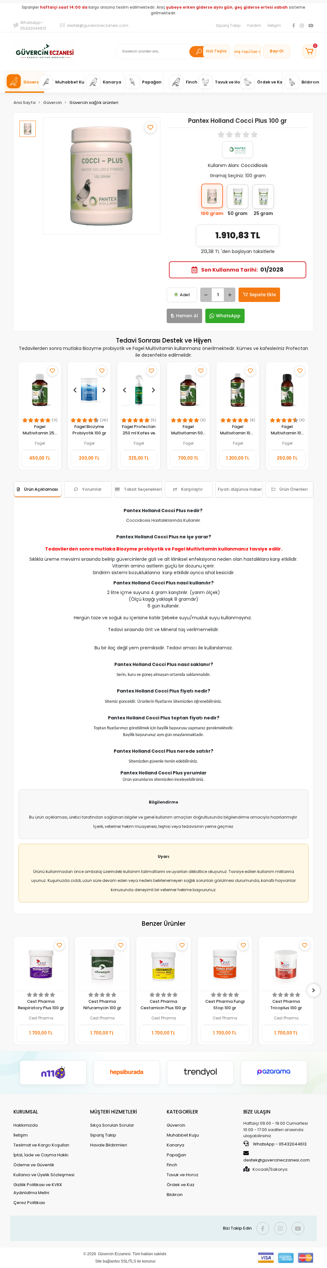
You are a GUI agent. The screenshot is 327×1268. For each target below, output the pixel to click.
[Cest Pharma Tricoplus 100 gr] (286, 964)
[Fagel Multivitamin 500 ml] (188, 390)
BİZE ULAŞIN (256, 1111)
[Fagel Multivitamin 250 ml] (40, 390)
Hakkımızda (25, 1125)
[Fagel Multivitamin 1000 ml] (238, 390)
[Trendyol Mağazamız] (200, 1073)
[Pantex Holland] (237, 149)
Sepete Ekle (262, 294)
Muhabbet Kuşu (183, 1135)
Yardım (254, 25)
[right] (313, 990)
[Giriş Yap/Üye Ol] (247, 51)
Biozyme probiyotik (140, 549)
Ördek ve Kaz (180, 1185)
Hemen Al (187, 316)
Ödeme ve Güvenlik (33, 1165)
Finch (172, 1165)
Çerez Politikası (29, 1203)
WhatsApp (228, 316)
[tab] (37, 489)
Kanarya (175, 1145)
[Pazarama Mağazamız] (274, 1073)
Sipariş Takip (228, 25)
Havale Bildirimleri (108, 1145)
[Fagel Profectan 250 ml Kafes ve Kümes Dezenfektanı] (139, 390)
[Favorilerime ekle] (150, 127)
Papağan (176, 1155)
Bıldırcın (175, 1195)
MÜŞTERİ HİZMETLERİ (113, 1111)
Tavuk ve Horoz (182, 1175)
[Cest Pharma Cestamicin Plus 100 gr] (163, 964)
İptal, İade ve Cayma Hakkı (40, 1155)
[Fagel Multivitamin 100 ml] (287, 390)
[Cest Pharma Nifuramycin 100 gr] (102, 964)
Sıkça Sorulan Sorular (112, 1125)
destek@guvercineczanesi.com (276, 1160)
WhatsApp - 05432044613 (279, 1144)
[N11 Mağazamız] (53, 1073)
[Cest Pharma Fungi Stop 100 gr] (225, 964)
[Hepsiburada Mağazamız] (127, 1073)
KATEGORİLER (182, 1111)
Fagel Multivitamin (194, 549)
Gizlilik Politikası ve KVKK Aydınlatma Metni (37, 1189)
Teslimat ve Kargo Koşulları (41, 1145)
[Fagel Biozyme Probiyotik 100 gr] (89, 390)
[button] (309, 51)
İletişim (274, 25)
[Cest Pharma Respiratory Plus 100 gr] (41, 964)
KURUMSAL (25, 1111)
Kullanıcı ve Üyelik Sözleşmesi (43, 1175)
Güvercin (176, 1125)
